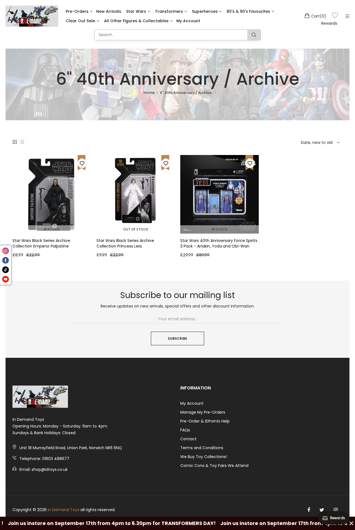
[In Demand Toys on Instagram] (335, 510)
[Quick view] (90, 224)
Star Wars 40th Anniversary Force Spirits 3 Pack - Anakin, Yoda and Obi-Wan (218, 243)
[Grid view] (14, 141)
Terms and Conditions (201, 448)
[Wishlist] (335, 16)
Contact (188, 439)
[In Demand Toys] (32, 16)
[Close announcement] (351, 523)
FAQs (185, 430)
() (318, 16)
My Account (192, 403)
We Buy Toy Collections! (203, 456)
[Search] (253, 35)
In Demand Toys (63, 509)
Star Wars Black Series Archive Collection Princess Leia (125, 243)
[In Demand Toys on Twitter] (322, 510)
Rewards (329, 23)
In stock (51, 229)
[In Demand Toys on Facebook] (308, 510)
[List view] (22, 141)
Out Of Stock (135, 229)
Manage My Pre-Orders (202, 412)
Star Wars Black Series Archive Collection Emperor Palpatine (41, 243)
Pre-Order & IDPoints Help (205, 421)
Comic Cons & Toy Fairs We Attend (214, 465)
